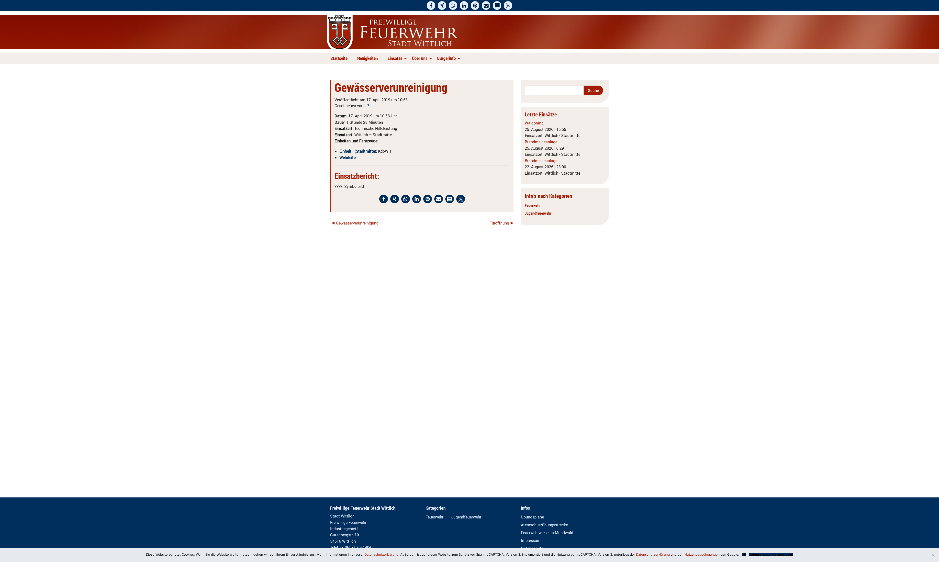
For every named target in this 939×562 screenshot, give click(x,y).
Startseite (338, 58)
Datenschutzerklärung (381, 554)
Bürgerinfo (446, 58)
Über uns (419, 58)
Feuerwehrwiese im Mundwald (547, 532)
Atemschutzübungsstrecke (544, 525)
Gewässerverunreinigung (357, 223)
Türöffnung (499, 223)
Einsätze (395, 58)
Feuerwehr (533, 205)
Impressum (530, 540)
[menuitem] (339, 58)
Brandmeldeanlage (541, 142)
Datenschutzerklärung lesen (771, 554)
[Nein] (932, 555)
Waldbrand (534, 123)
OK (744, 554)
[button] (431, 5)
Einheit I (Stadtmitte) (357, 151)
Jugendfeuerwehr (538, 213)
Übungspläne (532, 517)
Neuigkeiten (367, 58)
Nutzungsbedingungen (702, 554)
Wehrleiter (348, 157)
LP (366, 105)
